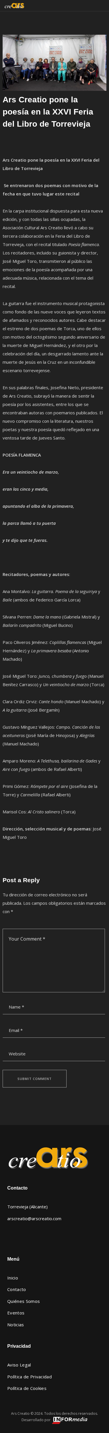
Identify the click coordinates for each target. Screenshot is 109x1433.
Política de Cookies (27, 1388)
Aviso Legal (19, 1365)
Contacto (16, 1289)
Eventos (15, 1313)
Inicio (12, 1278)
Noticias (15, 1324)
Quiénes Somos (23, 1301)
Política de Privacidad (29, 1377)
